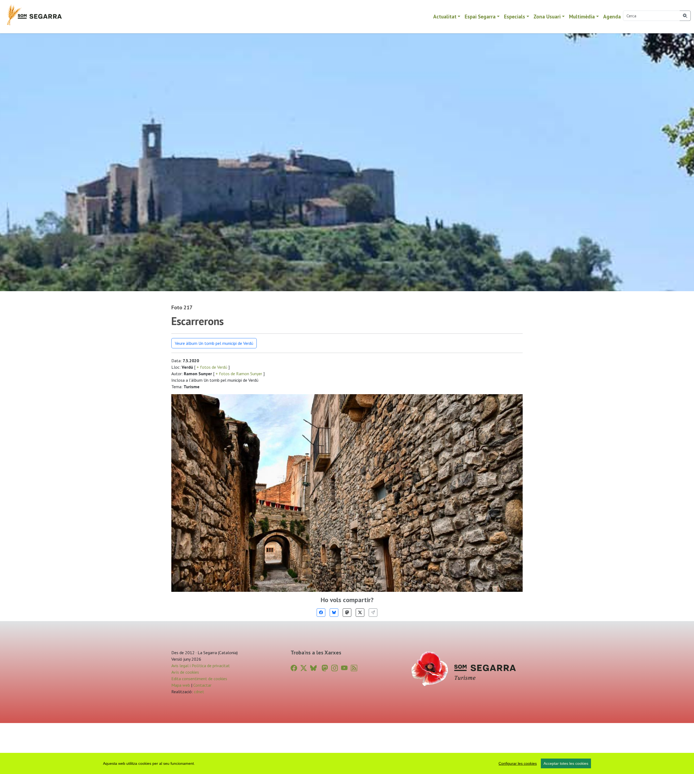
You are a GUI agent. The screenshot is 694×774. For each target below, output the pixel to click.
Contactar (202, 685)
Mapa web (180, 685)
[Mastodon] (347, 612)
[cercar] (685, 16)
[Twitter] (360, 612)
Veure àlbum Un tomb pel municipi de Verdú (214, 343)
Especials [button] (514, 16)
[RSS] (354, 668)
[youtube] (344, 668)
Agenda (612, 16)
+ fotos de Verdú (211, 367)
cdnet (198, 691)
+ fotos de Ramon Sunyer (238, 373)
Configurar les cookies (518, 763)
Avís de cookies (185, 672)
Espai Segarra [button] (480, 16)
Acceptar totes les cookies (566, 763)
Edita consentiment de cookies (199, 678)
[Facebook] (321, 612)
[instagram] (334, 668)
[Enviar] (373, 612)
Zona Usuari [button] (547, 16)
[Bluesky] (334, 612)
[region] (347, 763)
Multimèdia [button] (582, 16)
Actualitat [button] (445, 16)
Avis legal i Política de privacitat (200, 665)
